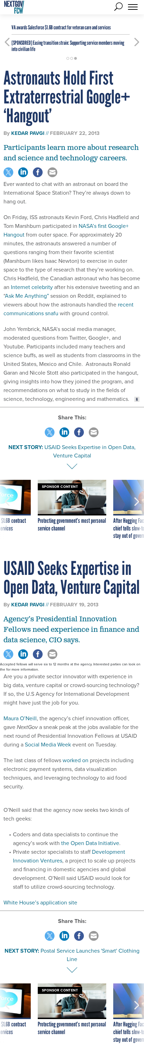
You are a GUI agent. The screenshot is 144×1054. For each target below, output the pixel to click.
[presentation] (7, 510)
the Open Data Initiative (90, 843)
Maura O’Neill (20, 718)
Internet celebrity (32, 287)
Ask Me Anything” (27, 296)
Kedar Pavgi (27, 133)
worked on (75, 760)
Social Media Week (48, 745)
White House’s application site (40, 902)
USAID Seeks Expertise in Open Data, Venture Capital (90, 451)
